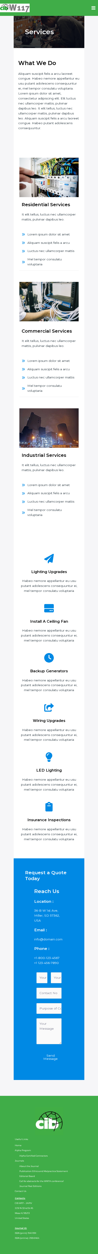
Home (18, 1145)
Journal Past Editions (30, 1186)
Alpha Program (23, 1150)
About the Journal (29, 1166)
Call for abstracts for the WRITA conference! (41, 1181)
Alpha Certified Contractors (33, 1156)
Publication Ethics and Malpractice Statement (43, 1171)
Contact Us (20, 1191)
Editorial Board (27, 1176)
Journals (19, 1161)
